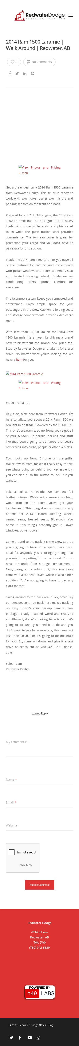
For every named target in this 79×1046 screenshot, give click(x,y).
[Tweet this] (17, 73)
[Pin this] (33, 73)
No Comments (41, 62)
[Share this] (10, 73)
